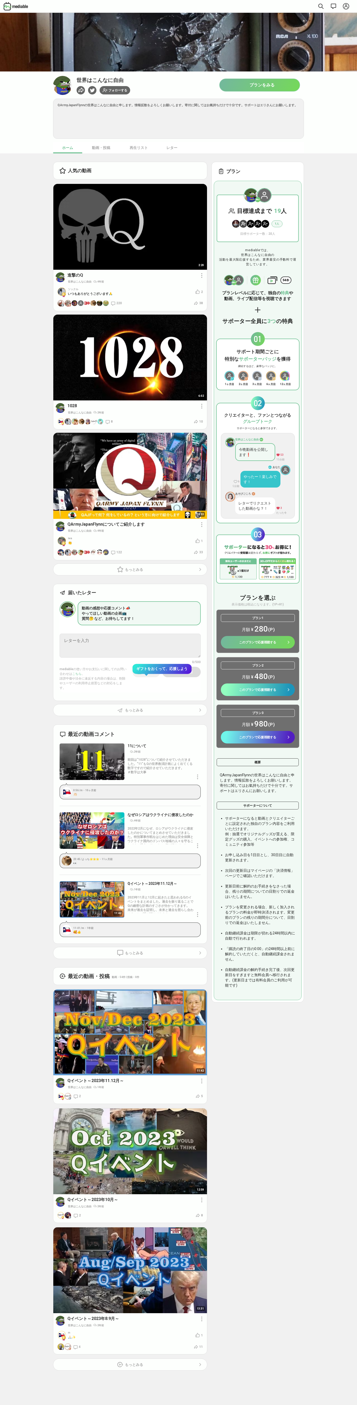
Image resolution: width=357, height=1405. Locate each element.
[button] (92, 90)
